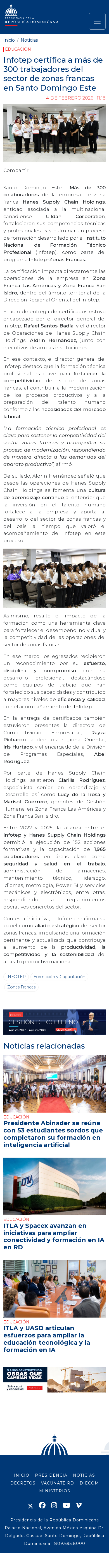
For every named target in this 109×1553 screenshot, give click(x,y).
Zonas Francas (21, 987)
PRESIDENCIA (51, 1475)
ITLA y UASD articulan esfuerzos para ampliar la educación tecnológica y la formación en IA (46, 1338)
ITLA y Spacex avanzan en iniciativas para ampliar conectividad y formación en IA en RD (54, 1236)
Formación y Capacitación (59, 976)
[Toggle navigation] (97, 21)
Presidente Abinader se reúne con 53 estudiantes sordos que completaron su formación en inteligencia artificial (53, 1133)
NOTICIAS (84, 1475)
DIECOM (89, 1483)
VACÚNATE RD (57, 1483)
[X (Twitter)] (30, 1505)
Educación (18, 49)
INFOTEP (16, 976)
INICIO (21, 1475)
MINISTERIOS (54, 1490)
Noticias (29, 40)
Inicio (9, 40)
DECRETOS (22, 1483)
